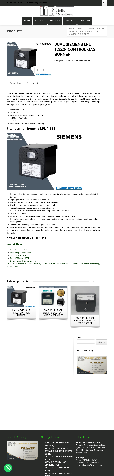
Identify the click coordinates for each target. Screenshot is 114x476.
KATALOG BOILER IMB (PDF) (58, 448)
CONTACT (70, 20)
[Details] (21, 296)
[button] (8, 468)
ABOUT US (84, 20)
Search (80, 337)
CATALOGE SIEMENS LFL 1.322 (26, 238)
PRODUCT (54, 20)
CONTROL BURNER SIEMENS (77, 61)
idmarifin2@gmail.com (38, 3)
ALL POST (40, 20)
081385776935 (16, 3)
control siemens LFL (22, 99)
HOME (27, 20)
